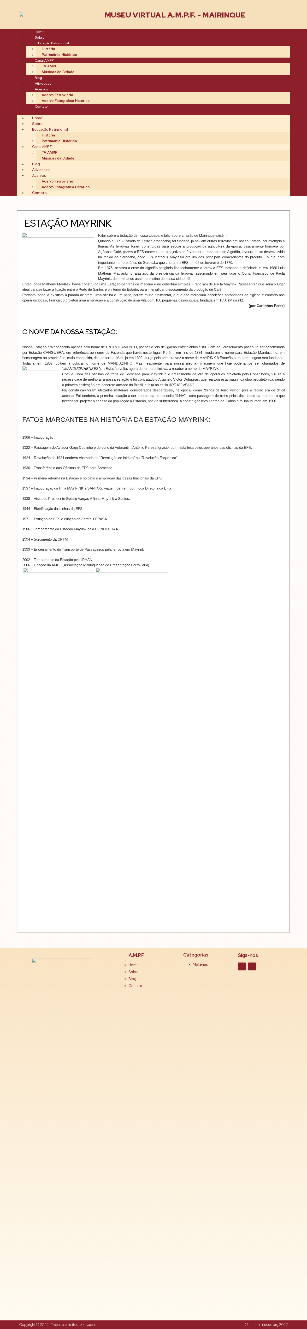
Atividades (43, 83)
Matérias (200, 964)
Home (40, 32)
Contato (41, 106)
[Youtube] (252, 966)
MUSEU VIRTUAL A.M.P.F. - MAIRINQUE (175, 15)
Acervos (41, 89)
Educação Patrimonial (52, 43)
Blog (38, 78)
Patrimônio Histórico (59, 55)
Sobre (40, 37)
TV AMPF (49, 66)
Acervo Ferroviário (57, 95)
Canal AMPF (44, 60)
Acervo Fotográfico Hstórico (66, 101)
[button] (153, 112)
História (48, 49)
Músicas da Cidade (58, 72)
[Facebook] (242, 966)
